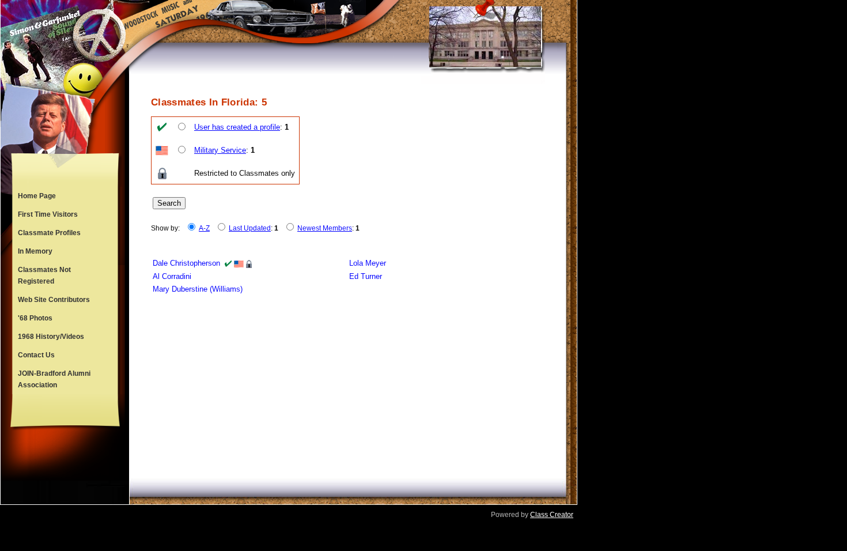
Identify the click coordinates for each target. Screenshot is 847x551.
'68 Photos (35, 318)
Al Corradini (172, 276)
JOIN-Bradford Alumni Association (54, 379)
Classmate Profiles (49, 233)
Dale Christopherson (186, 263)
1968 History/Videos (51, 337)
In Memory (35, 251)
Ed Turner (365, 276)
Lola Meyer (367, 263)
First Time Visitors (48, 214)
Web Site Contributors (54, 300)
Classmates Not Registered (44, 275)
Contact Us (36, 355)
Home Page (37, 196)
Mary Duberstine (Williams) (198, 289)
